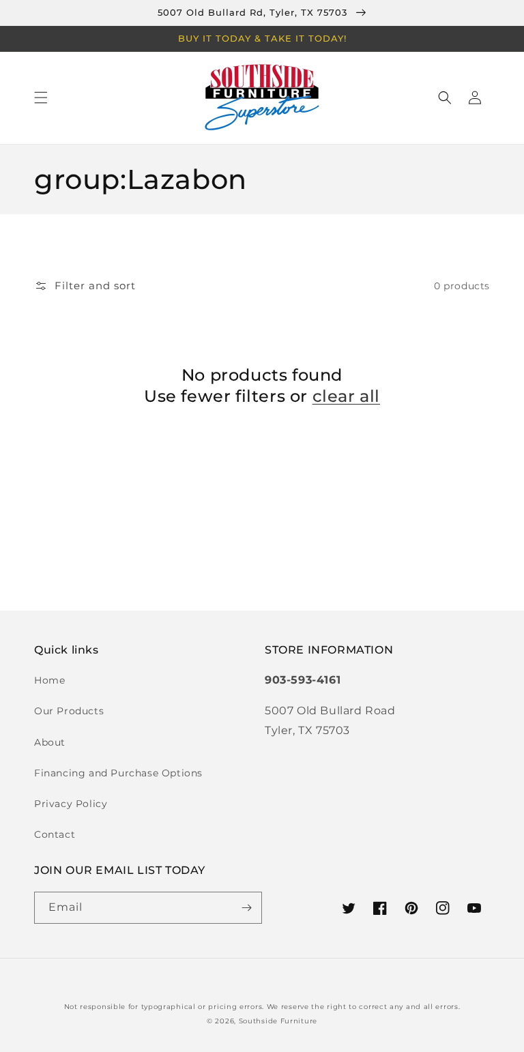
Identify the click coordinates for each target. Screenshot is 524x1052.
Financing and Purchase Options (118, 773)
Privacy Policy (70, 804)
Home (49, 680)
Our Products (69, 711)
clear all (346, 396)
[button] (41, 98)
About (50, 742)
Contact (54, 834)
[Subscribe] (246, 908)
